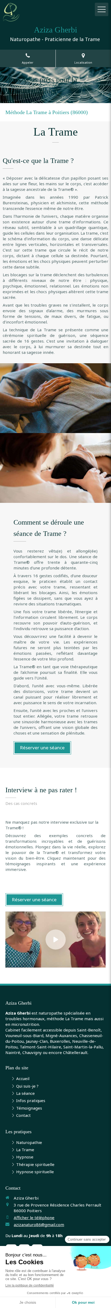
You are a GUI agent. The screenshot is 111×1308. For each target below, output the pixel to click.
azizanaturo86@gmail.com (39, 1224)
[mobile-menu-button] (101, 9)
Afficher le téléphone (34, 1217)
